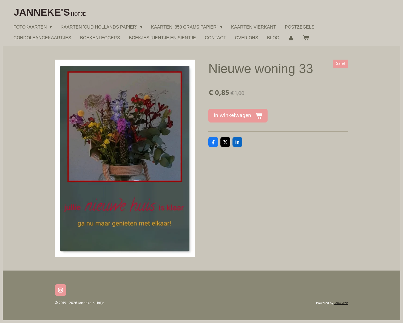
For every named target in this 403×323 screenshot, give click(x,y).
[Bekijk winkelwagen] (306, 37)
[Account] (291, 37)
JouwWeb (341, 303)
